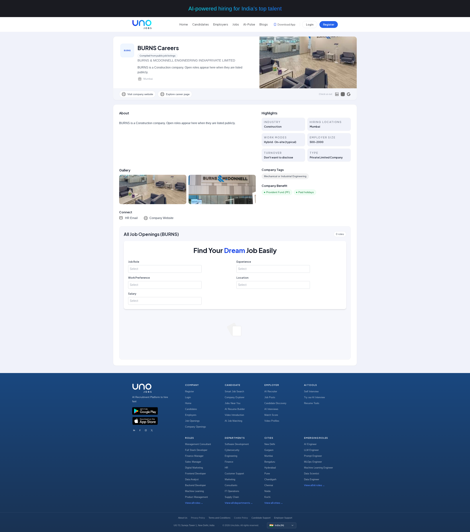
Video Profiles (271, 420)
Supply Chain (232, 497)
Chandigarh (270, 479)
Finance (229, 461)
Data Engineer (311, 479)
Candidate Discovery (275, 403)
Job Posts (269, 397)
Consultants (231, 485)
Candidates (200, 24)
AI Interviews (271, 409)
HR (226, 467)
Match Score (271, 415)
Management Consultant (198, 444)
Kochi (267, 497)
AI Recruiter (270, 391)
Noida (267, 491)
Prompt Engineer (313, 456)
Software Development (237, 444)
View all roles (194, 502)
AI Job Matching (233, 420)
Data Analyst (192, 479)
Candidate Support (261, 518)
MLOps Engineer (313, 461)
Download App (286, 24)
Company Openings (195, 426)
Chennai (268, 485)
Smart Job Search (234, 391)
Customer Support (234, 473)
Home (183, 24)
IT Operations (232, 491)
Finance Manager (194, 456)
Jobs (235, 24)
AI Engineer (310, 444)
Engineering (231, 456)
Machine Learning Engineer (318, 467)
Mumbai (268, 456)
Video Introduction (234, 415)
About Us (182, 518)
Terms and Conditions (219, 518)
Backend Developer (195, 485)
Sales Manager (193, 461)
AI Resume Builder (235, 409)
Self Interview (311, 391)
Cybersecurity (232, 450)
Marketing (230, 479)
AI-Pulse (249, 24)
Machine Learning (194, 491)
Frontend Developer (195, 473)
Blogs (263, 24)
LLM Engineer (311, 450)
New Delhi (269, 444)
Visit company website (140, 94)
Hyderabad (270, 467)
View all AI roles (314, 485)
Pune (267, 473)
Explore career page (178, 94)
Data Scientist (311, 473)
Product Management (196, 497)
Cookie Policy (241, 518)
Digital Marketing (194, 467)
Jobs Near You (232, 403)
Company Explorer (234, 397)
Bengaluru (269, 461)
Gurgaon (268, 450)
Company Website (161, 218)
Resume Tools (311, 403)
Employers (220, 24)
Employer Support (283, 518)
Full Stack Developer (196, 450)
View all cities (273, 502)
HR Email (131, 218)
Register (328, 24)
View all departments (239, 502)
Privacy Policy (198, 518)
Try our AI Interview (314, 397)
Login (309, 24)
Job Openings (192, 420)
